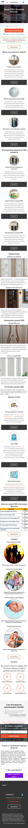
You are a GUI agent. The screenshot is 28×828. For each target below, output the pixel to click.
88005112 (14, 2)
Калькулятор (14, 47)
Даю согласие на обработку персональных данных (15, 34)
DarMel (4, 785)
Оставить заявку (14, 801)
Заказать (14, 82)
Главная (4, 722)
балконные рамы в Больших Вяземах (12, 486)
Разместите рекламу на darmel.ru (14, 775)
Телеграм (19, 41)
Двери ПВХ (10, 722)
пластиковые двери (11, 14)
